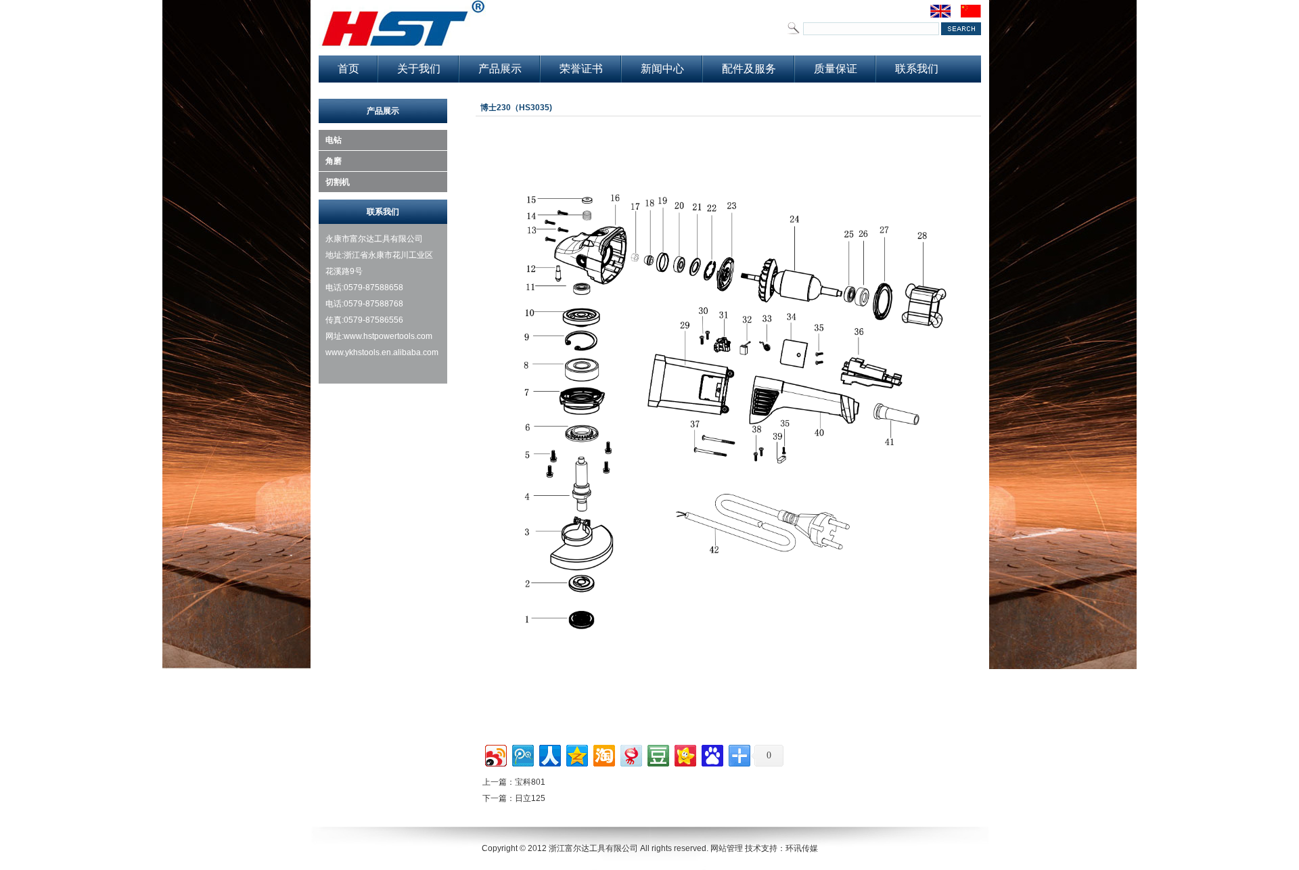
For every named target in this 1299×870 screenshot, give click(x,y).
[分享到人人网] (549, 753)
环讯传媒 (801, 848)
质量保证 (835, 68)
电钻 (333, 140)
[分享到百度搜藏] (711, 753)
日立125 (530, 798)
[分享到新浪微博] (494, 753)
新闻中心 (662, 68)
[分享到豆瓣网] (657, 753)
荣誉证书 (581, 68)
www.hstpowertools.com (388, 336)
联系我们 (916, 68)
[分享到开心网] (684, 753)
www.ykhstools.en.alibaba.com (382, 352)
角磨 (333, 161)
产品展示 (500, 68)
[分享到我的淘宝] (603, 753)
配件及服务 (749, 68)
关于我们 (418, 68)
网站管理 (726, 848)
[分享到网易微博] (630, 753)
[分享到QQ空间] (576, 753)
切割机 (337, 182)
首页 (348, 68)
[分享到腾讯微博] (521, 753)
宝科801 (530, 782)
